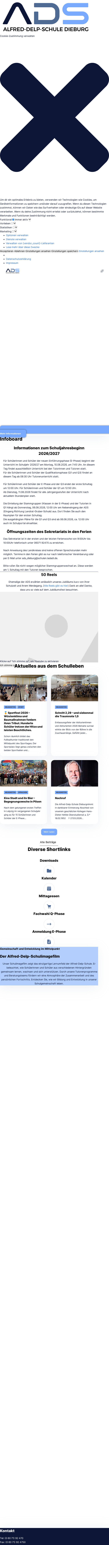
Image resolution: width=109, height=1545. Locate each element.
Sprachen (22, 792)
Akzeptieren (7, 251)
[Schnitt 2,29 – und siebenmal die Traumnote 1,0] (74, 688)
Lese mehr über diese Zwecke (22, 247)
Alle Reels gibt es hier (56, 585)
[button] (54, 118)
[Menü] (102, 271)
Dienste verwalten (16, 239)
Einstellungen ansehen (38, 251)
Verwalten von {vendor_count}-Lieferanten (30, 243)
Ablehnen (19, 251)
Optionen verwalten (17, 235)
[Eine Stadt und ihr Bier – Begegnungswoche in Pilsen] (23, 773)
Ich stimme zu (8, 665)
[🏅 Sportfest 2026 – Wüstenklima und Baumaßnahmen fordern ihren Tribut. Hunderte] (23, 688)
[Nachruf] (74, 773)
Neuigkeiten (10, 707)
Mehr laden (49, 832)
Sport (21, 707)
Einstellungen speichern (64, 251)
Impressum (12, 263)
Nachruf (60, 798)
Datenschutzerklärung (18, 259)
